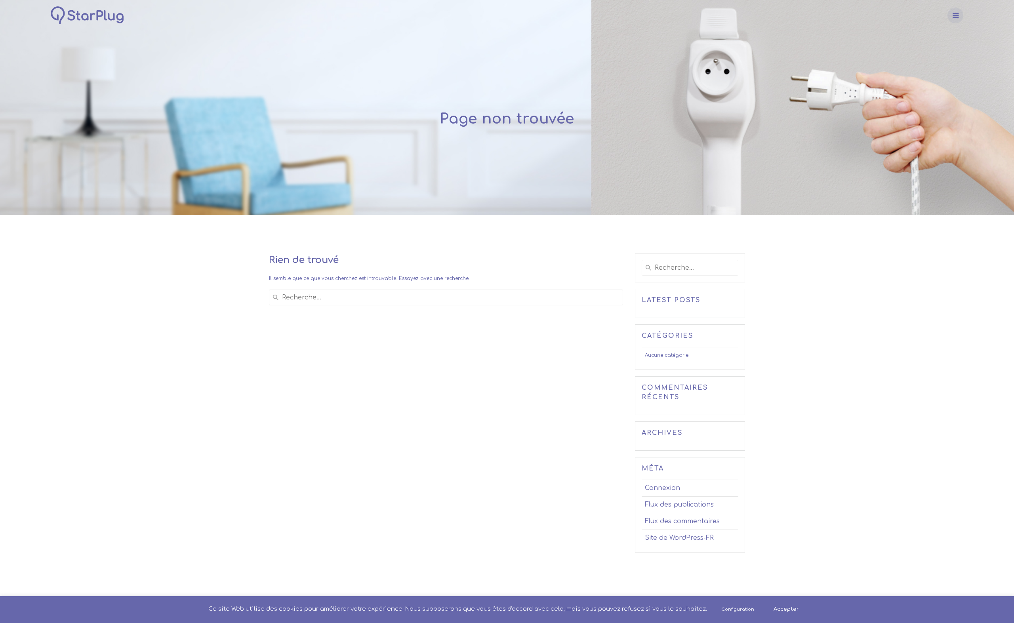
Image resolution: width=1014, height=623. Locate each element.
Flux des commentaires (682, 521)
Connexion (662, 488)
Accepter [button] (786, 609)
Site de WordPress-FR (679, 537)
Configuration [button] (737, 609)
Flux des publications (679, 504)
